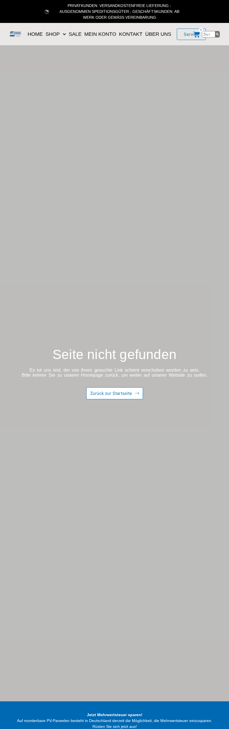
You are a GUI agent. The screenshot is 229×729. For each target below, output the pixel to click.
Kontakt (130, 34)
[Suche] (217, 34)
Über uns (158, 34)
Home (35, 34)
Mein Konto (100, 34)
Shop (53, 34)
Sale (75, 34)
